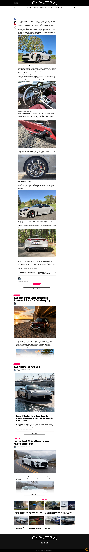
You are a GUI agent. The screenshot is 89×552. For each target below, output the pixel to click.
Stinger (36, 268)
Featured (25, 268)
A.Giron (23, 278)
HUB (48, 7)
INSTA (56, 7)
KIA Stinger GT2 (31, 268)
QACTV (52, 7)
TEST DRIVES (36, 7)
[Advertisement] (44, 13)
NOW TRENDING (43, 7)
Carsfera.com (29, 7)
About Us (60, 7)
